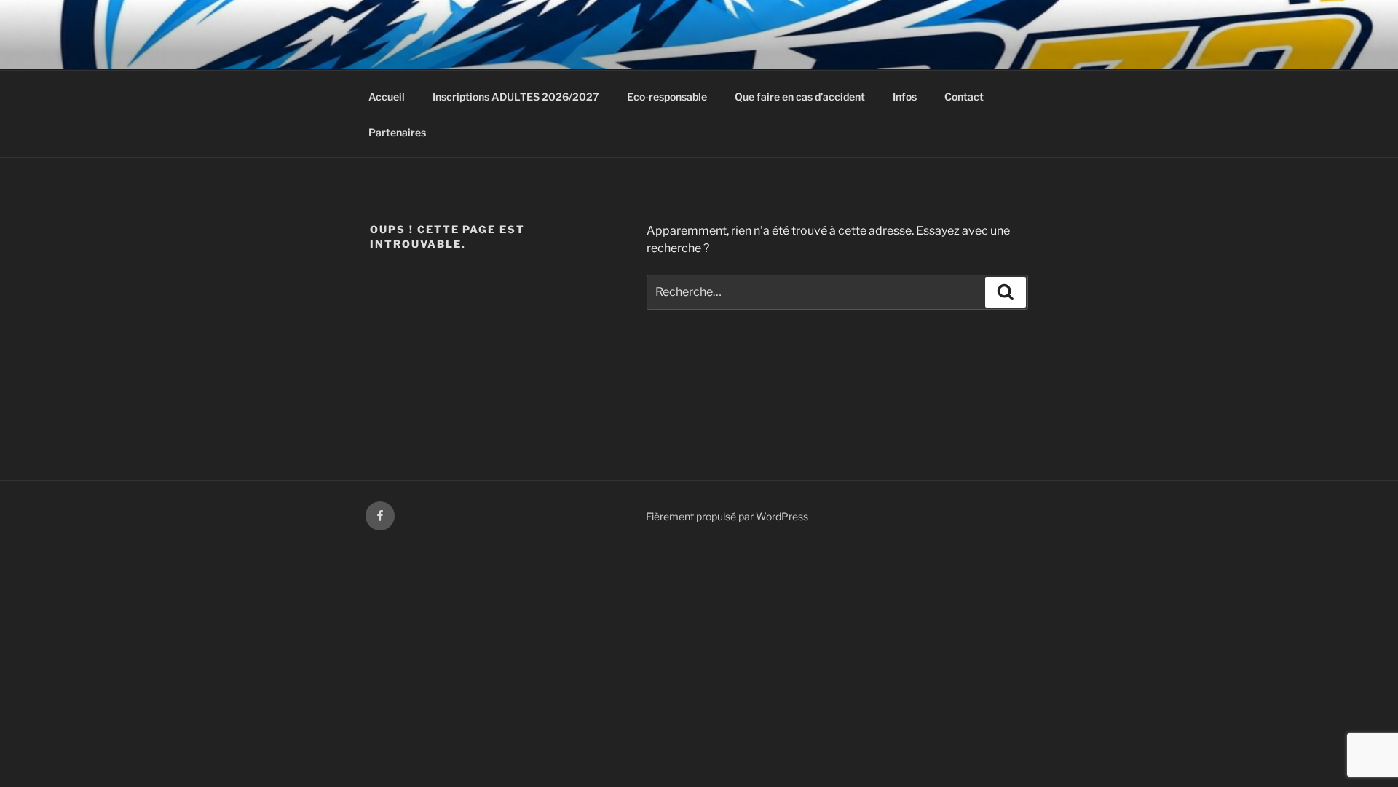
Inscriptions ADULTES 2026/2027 (516, 96)
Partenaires (397, 132)
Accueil (386, 96)
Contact (964, 96)
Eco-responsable (667, 96)
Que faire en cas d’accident (800, 96)
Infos (905, 96)
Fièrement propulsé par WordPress (727, 516)
